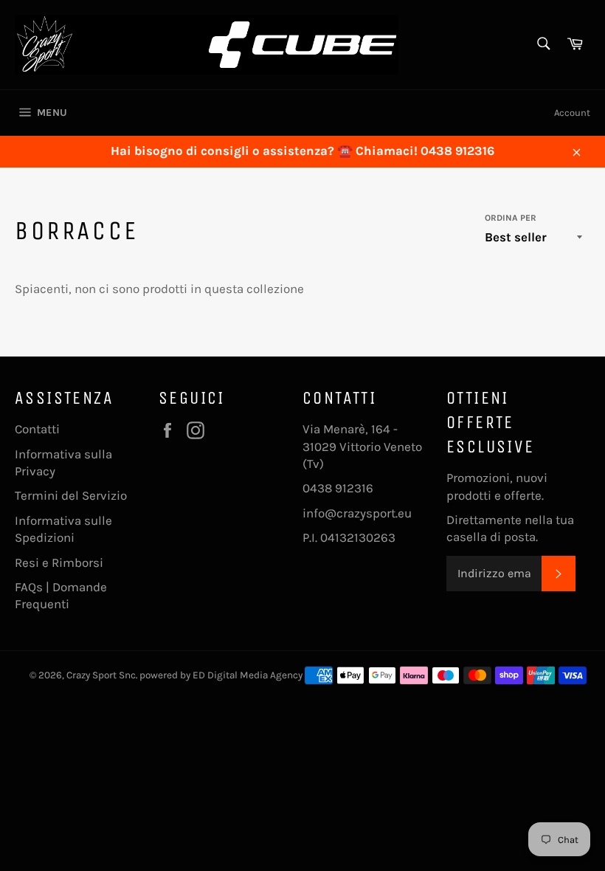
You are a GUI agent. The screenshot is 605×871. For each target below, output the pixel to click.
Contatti (37, 428)
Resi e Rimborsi (59, 562)
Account (572, 112)
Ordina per (510, 218)
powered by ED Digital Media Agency (220, 675)
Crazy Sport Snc (101, 675)
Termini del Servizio (71, 495)
